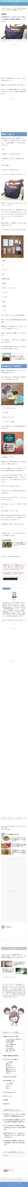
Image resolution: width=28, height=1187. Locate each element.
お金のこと (15, 1073)
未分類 (14, 1100)
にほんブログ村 (5, 829)
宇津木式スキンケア (15, 1071)
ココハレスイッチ (14, 3)
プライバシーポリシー (11, 1183)
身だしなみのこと (15, 1067)
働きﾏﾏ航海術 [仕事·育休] (14, 1055)
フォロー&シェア (8, 572)
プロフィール (14, 1096)
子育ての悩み (15, 1046)
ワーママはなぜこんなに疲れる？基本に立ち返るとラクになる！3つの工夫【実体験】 (14, 1127)
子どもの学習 (15, 1042)
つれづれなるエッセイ (14, 1092)
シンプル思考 (15, 1062)
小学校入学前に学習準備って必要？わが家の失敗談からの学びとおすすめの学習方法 (14, 1142)
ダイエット (15, 1085)
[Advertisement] (14, 60)
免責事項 (19, 1183)
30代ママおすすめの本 (14, 1076)
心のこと (15, 1086)
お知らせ (14, 1103)
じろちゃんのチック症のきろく (15, 1039)
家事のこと (15, 1064)
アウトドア (15, 1052)
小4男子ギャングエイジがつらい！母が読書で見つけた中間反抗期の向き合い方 (14, 1115)
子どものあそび (15, 1048)
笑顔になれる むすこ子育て (14, 1036)
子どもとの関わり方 (15, 1044)
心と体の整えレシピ (14, 1080)
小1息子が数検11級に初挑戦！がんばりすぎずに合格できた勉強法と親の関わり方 (14, 1120)
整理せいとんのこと (15, 1069)
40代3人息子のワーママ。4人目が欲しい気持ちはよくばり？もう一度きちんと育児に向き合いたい (14, 1135)
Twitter (5, 565)
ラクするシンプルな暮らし (14, 1059)
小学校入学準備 (15, 1041)
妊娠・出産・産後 (15, 1050)
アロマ (15, 1088)
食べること (4, 14)
